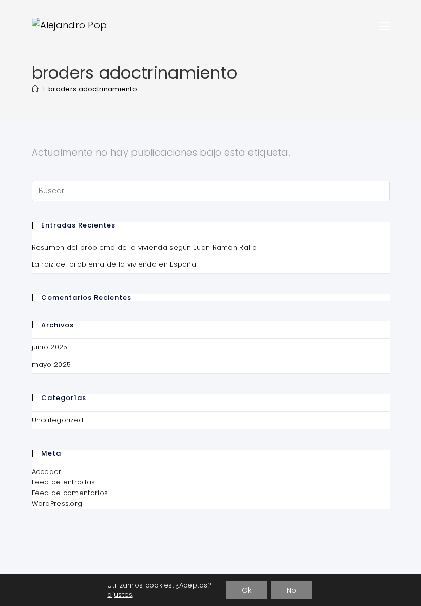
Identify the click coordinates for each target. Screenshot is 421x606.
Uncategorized (58, 420)
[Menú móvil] (384, 24)
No (291, 590)
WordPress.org (57, 503)
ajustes (119, 594)
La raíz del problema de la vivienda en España (114, 264)
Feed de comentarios (70, 493)
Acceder (47, 472)
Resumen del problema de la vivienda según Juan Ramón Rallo (144, 247)
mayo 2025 (51, 364)
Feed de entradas (63, 482)
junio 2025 (50, 347)
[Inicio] (35, 89)
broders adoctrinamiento (92, 89)
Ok (247, 590)
